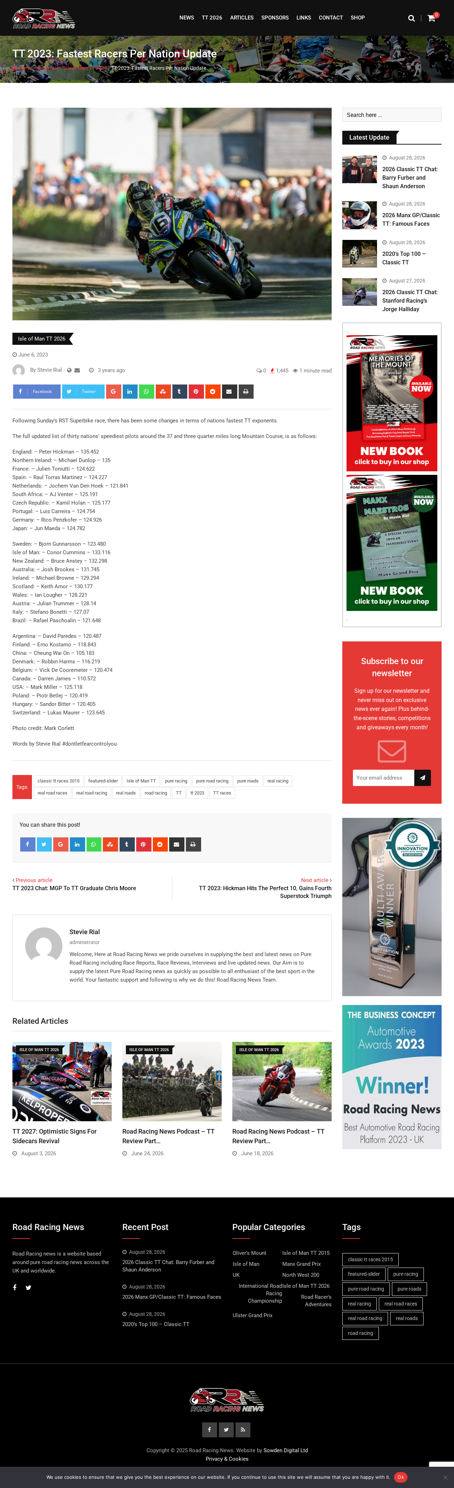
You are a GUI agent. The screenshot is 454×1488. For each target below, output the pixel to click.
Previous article (34, 880)
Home (24, 68)
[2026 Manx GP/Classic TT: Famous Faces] (359, 215)
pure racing (176, 781)
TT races (222, 793)
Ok (401, 1477)
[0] (431, 17)
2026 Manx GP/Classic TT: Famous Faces (171, 1297)
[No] (445, 1477)
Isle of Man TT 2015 (306, 1253)
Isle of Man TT (141, 781)
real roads (126, 793)
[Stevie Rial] (77, 370)
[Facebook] (27, 844)
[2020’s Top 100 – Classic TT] (359, 254)
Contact (331, 18)
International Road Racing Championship (260, 1293)
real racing (277, 781)
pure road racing (212, 781)
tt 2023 (197, 793)
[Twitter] (44, 844)
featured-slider (103, 781)
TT (179, 793)
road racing (156, 793)
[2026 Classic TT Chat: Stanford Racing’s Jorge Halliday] (359, 292)
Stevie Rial (85, 932)
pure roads (248, 781)
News (186, 18)
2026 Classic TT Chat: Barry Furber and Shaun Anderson (410, 178)
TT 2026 (212, 18)
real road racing (91, 793)
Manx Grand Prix (301, 1264)
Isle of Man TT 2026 (85, 68)
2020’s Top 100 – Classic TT (155, 1324)
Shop (358, 18)
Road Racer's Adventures (316, 1301)
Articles (242, 18)
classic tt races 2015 (58, 781)
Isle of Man (47, 68)
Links (304, 18)
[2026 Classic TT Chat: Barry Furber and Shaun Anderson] (359, 169)
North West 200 (300, 1275)
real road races (52, 793)
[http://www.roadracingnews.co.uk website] (69, 370)
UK (236, 1275)
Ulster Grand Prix (252, 1315)
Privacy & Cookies (227, 1459)
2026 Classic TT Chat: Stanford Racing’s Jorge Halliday (410, 301)
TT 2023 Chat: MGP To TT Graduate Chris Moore (74, 888)
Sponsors (275, 18)
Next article (314, 880)
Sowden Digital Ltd (286, 1450)
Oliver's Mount (249, 1253)
